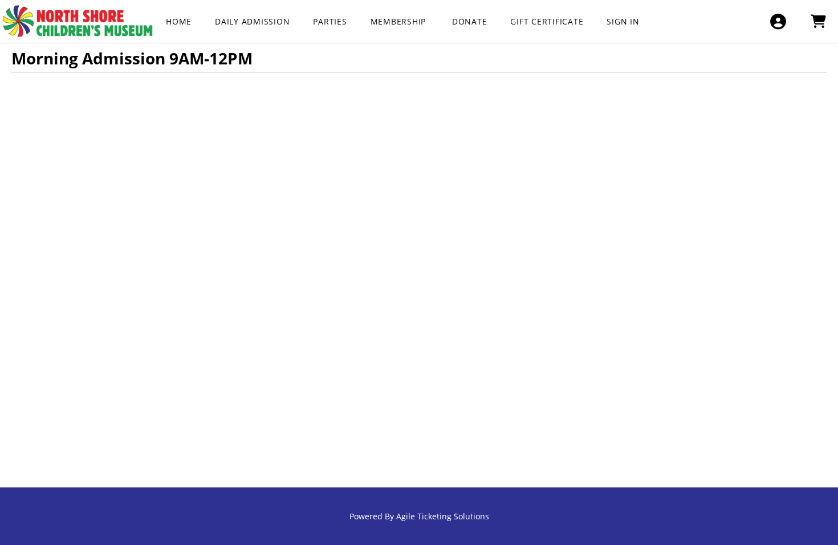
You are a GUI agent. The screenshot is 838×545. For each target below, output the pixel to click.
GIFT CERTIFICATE (546, 21)
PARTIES (330, 21)
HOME (179, 21)
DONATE (469, 21)
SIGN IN (623, 21)
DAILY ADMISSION (252, 21)
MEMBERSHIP (400, 21)
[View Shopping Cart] (818, 21)
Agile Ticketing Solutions (442, 516)
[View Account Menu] (778, 21)
